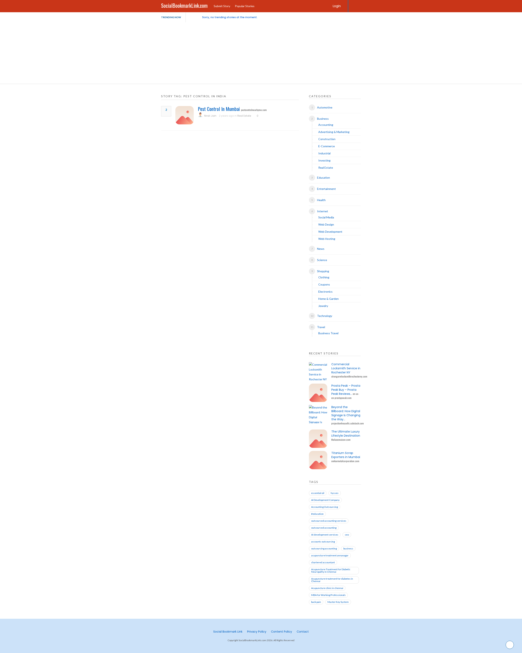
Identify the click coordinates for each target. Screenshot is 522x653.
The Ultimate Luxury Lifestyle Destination (345, 433)
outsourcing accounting (324, 548)
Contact (303, 631)
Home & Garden (328, 298)
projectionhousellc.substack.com (347, 423)
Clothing (323, 277)
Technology (324, 316)
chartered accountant (323, 562)
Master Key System (338, 601)
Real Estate (244, 115)
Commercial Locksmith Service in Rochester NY (345, 368)
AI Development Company (325, 499)
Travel (321, 327)
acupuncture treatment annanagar (329, 555)
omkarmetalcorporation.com (345, 461)
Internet (322, 211)
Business (323, 118)
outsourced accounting (323, 527)
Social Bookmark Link (227, 631)
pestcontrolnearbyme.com (254, 110)
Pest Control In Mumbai (219, 108)
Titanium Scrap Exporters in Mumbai (345, 455)
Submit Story (222, 6)
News (320, 248)
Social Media (326, 217)
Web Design (326, 224)
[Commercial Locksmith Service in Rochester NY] (318, 371)
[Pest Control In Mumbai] (184, 115)
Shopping (323, 271)
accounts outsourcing (323, 541)
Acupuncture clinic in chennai (327, 588)
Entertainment (326, 188)
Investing (324, 160)
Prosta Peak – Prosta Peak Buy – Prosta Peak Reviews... (345, 390)
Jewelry (323, 306)
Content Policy (281, 631)
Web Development (330, 231)
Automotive (324, 107)
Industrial (324, 153)
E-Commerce (326, 146)
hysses (334, 493)
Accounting (325, 124)
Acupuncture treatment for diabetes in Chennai (332, 580)
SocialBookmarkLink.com (184, 5)
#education (317, 513)
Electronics (325, 291)
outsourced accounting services (328, 520)
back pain (316, 601)
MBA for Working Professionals (328, 595)
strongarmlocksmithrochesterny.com (349, 376)
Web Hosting (326, 238)
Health (321, 200)
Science (322, 260)
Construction (326, 139)
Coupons (324, 284)
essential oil (317, 493)
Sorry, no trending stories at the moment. (229, 17)
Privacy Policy (256, 631)
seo (347, 534)
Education (323, 177)
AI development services (324, 534)
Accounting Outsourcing (324, 506)
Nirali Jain (210, 115)
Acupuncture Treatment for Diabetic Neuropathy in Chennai (330, 570)
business (348, 548)
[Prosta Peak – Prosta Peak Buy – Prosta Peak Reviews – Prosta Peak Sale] (318, 393)
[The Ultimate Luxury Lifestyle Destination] (318, 438)
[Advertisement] (261, 53)
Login (337, 6)
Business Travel (328, 333)
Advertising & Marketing (333, 132)
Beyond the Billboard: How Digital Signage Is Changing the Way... (345, 413)
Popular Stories (244, 6)
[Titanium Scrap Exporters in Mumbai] (318, 460)
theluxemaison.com (341, 439)
